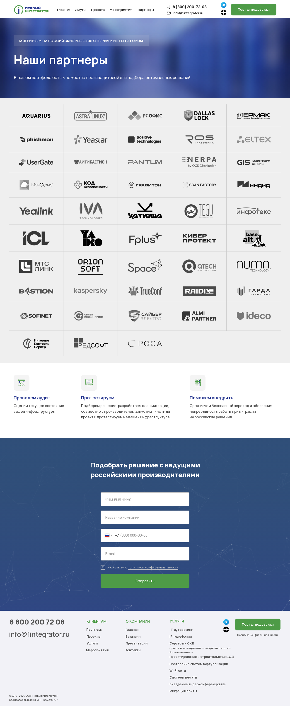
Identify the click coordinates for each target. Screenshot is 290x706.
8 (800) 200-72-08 (190, 6)
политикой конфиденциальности (153, 567)
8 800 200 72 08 (37, 622)
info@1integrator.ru (188, 13)
